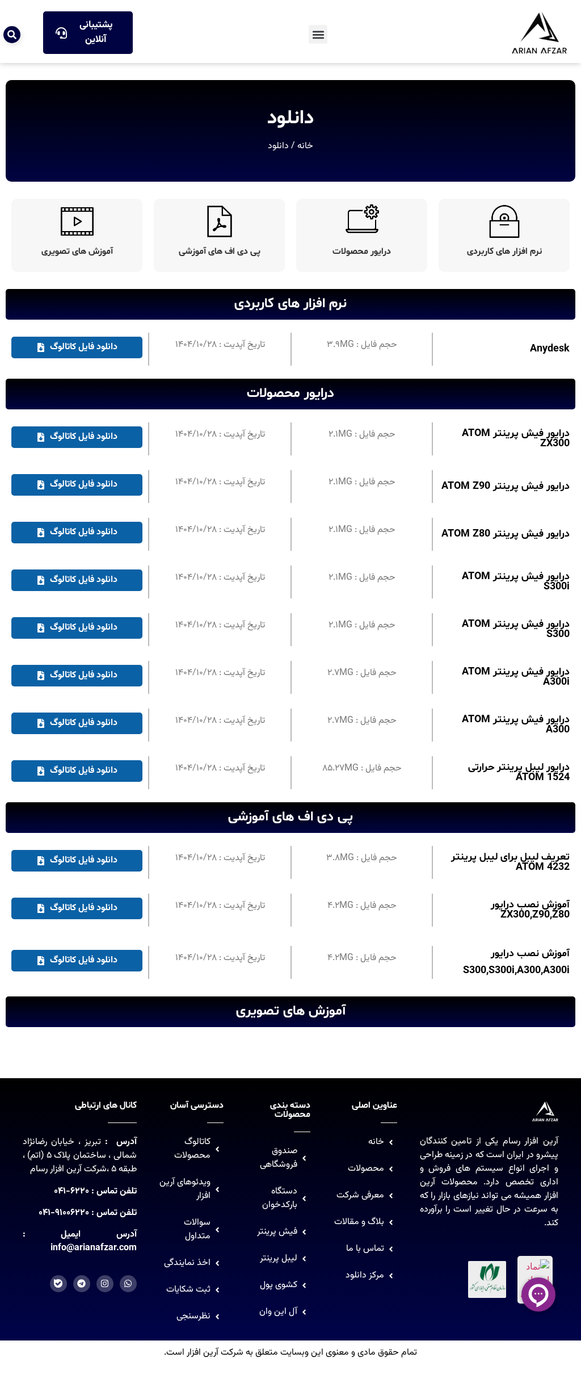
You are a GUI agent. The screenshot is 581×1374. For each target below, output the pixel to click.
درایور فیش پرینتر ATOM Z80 (505, 534)
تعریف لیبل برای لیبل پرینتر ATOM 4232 (510, 862)
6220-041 (71, 1191)
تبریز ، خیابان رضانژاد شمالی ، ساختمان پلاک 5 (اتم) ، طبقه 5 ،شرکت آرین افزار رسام (80, 1155)
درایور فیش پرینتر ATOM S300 (516, 629)
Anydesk (550, 349)
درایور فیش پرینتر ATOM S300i (516, 581)
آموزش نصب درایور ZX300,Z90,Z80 (530, 910)
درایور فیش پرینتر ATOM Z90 (505, 486)
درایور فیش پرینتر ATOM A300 (516, 725)
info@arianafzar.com (93, 1248)
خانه (305, 146)
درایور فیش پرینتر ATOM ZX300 (516, 438)
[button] (318, 34)
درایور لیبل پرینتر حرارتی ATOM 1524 (519, 772)
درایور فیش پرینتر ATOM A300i (516, 677)
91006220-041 (64, 1213)
